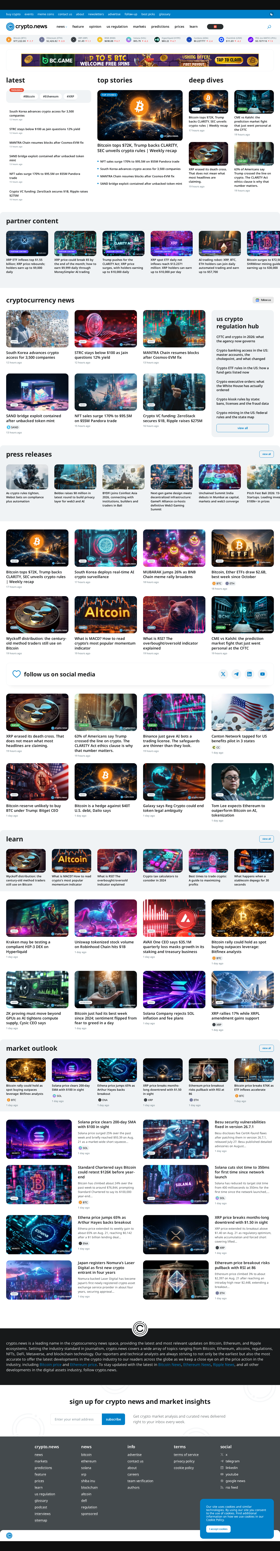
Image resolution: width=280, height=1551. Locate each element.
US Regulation (117, 26)
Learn (194, 26)
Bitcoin (217, 583)
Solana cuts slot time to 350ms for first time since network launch (242, 1172)
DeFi (84, 1500)
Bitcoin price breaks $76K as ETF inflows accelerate (254, 1088)
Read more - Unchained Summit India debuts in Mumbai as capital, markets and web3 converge (220, 476)
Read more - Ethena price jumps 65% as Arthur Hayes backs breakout (117, 1070)
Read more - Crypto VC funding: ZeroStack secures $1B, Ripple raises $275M (174, 392)
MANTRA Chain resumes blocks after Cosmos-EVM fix (137, 176)
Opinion (95, 26)
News (61, 26)
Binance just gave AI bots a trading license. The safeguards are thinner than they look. (171, 741)
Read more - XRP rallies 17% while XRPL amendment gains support (243, 989)
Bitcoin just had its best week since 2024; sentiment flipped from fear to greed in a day (106, 1018)
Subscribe (113, 1419)
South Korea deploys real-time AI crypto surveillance (104, 574)
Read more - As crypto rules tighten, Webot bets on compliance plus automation (27, 476)
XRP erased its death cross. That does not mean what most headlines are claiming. (208, 175)
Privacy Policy (184, 1461)
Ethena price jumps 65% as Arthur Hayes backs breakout (116, 1090)
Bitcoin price (19, 39)
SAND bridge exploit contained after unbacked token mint (141, 184)
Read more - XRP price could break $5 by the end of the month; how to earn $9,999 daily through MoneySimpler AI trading (75, 243)
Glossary (164, 14)
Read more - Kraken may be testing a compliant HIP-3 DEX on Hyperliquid (37, 918)
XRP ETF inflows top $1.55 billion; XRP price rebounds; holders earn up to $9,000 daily (25, 266)
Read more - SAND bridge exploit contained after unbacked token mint (37, 392)
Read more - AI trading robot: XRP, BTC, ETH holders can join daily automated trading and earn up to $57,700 (220, 243)
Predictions (160, 26)
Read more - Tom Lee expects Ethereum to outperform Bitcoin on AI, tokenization (243, 781)
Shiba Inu (88, 1481)
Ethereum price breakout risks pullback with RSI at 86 (206, 1090)
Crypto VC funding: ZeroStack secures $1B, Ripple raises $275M (173, 418)
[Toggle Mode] (271, 14)
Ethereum (230, 583)
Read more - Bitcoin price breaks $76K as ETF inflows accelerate (254, 1070)
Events (29, 14)
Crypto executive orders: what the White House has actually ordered (240, 385)
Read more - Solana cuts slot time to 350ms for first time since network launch (176, 1184)
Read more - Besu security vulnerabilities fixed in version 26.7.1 (176, 1139)
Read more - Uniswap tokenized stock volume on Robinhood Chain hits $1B (106, 918)
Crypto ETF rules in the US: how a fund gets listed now (242, 370)
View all (243, 428)
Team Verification (140, 1481)
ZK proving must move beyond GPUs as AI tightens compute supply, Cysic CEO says (33, 1018)
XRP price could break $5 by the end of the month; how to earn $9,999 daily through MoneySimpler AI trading (75, 266)
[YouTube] (262, 674)
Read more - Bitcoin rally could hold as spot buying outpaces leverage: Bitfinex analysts (243, 918)
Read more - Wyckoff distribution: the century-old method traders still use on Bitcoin (37, 614)
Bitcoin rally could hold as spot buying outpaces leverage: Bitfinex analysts (239, 946)
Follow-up (131, 14)
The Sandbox (13, 427)
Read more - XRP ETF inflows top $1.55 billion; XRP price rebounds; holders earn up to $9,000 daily (27, 243)
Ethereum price (52, 39)
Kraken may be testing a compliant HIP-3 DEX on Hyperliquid (28, 946)
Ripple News (223, 1364)
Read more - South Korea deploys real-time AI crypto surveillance (106, 548)
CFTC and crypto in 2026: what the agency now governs (240, 338)
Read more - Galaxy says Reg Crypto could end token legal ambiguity (174, 781)
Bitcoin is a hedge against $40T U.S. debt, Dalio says (102, 808)
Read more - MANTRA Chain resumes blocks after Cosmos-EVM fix (174, 328)
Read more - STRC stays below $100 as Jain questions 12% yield (106, 328)
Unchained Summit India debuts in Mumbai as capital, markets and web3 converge (219, 497)
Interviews (42, 1513)
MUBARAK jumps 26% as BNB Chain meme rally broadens (169, 574)
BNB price (108, 39)
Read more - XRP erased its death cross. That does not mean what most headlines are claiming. (208, 154)
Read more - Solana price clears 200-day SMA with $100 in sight (71, 1070)
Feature (78, 26)
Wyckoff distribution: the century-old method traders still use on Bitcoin (36, 643)
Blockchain (89, 1487)
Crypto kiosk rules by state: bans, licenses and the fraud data (242, 401)
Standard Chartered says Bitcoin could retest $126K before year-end (107, 1172)
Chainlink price (230, 39)
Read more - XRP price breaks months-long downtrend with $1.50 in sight (163, 1070)
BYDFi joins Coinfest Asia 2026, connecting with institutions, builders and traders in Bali (120, 499)
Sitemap (41, 1520)
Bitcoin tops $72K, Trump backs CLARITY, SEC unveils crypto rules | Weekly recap (137, 147)
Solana (57, 1095)
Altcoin (86, 1494)
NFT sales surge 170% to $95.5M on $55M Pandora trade (139, 161)
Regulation (89, 1507)
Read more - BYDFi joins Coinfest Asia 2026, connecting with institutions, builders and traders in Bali (123, 476)
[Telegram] (236, 674)
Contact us (65, 14)
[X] (223, 674)
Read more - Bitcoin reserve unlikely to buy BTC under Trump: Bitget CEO (37, 781)
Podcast (41, 1507)
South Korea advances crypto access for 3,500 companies (140, 169)
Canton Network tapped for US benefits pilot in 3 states (239, 738)
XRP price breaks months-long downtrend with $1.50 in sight (162, 1090)
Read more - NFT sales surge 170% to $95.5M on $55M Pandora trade (106, 392)
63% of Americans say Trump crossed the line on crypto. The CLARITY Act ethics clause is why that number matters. (252, 177)
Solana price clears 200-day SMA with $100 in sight (71, 1088)
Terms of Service (186, 1454)
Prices (179, 26)
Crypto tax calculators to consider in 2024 (160, 878)
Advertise (114, 14)
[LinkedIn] (249, 674)
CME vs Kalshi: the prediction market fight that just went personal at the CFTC (252, 123)
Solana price (137, 39)
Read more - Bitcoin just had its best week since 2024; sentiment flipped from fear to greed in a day (106, 989)
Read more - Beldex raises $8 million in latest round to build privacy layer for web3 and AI (75, 476)
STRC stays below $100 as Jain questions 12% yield (101, 355)
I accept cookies (218, 1529)
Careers (133, 1474)
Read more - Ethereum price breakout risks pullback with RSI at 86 (208, 1070)
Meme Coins (46, 14)
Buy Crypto (13, 14)
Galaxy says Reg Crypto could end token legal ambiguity (173, 808)
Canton (216, 747)
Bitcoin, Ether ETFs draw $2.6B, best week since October (239, 574)
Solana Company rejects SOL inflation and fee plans (168, 1016)
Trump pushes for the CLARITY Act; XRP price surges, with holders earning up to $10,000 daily (122, 266)
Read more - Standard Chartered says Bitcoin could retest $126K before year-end (39, 1184)
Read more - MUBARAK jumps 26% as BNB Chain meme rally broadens (174, 548)
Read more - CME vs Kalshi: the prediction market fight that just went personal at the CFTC (254, 102)
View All (266, 454)
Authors (133, 1487)
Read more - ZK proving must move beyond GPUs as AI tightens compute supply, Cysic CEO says (37, 989)
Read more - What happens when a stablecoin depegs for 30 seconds (254, 861)
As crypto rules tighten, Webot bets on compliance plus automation (25, 497)
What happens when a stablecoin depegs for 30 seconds (251, 880)
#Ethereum (51, 96)
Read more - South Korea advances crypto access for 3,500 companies (37, 328)
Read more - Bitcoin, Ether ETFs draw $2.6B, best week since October (243, 548)
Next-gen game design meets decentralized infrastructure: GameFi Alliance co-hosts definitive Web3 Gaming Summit (171, 501)
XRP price (81, 39)
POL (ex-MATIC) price (262, 39)
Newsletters (96, 14)
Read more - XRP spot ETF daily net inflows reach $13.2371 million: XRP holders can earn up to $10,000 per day (172, 243)
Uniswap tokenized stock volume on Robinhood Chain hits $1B (104, 944)
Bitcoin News (169, 1364)
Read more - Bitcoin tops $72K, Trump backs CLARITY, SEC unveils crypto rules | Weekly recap (208, 102)
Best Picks (148, 14)
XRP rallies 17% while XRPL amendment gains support (236, 1016)
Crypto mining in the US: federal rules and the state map (241, 414)
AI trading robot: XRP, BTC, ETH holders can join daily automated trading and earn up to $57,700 (219, 266)
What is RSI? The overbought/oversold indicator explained (170, 643)
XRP (217, 1024)
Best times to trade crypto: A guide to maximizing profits (208, 880)
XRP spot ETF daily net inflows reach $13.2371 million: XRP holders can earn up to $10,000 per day (171, 266)
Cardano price (200, 39)
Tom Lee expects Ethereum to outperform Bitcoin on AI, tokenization (238, 810)
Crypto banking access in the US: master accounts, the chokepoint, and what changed (242, 354)
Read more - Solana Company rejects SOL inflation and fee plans (174, 989)
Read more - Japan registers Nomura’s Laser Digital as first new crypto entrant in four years (39, 1280)
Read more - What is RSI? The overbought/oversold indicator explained (174, 614)
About (80, 14)
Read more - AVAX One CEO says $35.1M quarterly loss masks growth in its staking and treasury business (174, 918)
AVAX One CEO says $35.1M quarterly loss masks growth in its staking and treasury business (173, 946)
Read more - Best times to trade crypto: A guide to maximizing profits (208, 861)
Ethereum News (197, 1364)
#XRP (70, 96)
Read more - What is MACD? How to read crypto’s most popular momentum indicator (106, 614)
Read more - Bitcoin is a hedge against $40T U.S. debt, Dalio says (106, 781)
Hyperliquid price (167, 39)
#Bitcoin (29, 96)
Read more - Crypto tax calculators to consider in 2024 (163, 861)
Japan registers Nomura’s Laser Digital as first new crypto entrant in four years (106, 1267)
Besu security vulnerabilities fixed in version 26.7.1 (240, 1124)
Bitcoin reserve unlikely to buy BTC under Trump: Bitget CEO (33, 808)
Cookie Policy (184, 1467)
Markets (139, 26)
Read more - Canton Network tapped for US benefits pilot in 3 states (243, 712)
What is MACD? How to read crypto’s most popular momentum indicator (105, 643)
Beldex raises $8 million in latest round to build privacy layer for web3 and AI (74, 497)
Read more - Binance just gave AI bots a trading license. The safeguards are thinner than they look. (174, 712)
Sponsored (89, 1513)
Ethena (103, 1099)
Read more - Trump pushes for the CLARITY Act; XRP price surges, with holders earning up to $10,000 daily (123, 243)
